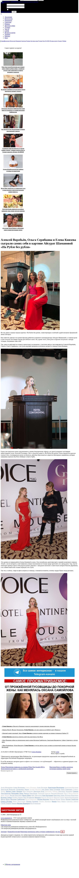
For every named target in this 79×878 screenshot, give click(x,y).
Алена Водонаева (19, 787)
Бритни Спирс (11, 791)
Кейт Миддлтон (36, 795)
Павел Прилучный (19, 801)
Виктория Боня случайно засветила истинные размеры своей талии (61, 768)
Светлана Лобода (72, 801)
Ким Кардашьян (47, 795)
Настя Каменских (31, 799)
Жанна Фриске (73, 793)
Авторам (4, 832)
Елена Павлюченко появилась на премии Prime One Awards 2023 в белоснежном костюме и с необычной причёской (23, 768)
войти (14, 12)
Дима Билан (33, 793)
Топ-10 (7, 29)
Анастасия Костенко (71, 787)
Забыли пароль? (6, 12)
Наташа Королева (43, 799)
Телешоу (7, 34)
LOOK (7, 31)
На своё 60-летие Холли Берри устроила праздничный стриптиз (13, 130)
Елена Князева (36, 752)
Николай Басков (55, 799)
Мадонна (38, 797)
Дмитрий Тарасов (44, 793)
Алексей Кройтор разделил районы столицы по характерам (13, 170)
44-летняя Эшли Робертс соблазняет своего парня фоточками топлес (13, 229)
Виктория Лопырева (65, 791)
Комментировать (72, 773)
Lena (57, 752)
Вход (6, 38)
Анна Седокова (54, 789)
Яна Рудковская (35, 803)
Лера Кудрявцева (28, 797)
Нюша (63, 799)
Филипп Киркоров (23, 803)
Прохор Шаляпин (45, 801)
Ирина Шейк (26, 795)
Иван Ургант (5, 795)
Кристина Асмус (59, 795)
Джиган (26, 793)
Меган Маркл (5, 799)
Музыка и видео (10, 32)
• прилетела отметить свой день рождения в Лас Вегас (22, 737)
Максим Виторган (47, 797)
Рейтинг (7, 36)
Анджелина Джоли (22, 789)
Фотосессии (9, 19)
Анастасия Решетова (8, 789)
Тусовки (7, 27)
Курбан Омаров (17, 797)
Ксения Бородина (71, 795)
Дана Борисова (6, 793)
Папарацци (8, 20)
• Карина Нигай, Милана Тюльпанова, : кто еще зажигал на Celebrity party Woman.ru (31, 730)
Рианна (54, 801)
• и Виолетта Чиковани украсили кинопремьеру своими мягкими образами (28, 726)
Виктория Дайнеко (51, 791)
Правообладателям (14, 832)
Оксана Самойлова (72, 799)
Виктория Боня (39, 791)
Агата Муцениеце (7, 787)
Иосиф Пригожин (16, 795)
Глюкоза (75, 791)
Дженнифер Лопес (17, 793)
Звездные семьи (10, 26)
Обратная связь (6, 825)
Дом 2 (65, 793)
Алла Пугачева (42, 787)
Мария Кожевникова (71, 797)
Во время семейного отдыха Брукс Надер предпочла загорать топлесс (13, 90)
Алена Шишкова (30, 787)
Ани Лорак (45, 789)
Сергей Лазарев (6, 803)
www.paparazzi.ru (6, 818)
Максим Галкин (59, 797)
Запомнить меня (14, 9)
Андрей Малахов (35, 789)
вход (2, 2)
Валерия (19, 791)
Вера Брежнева (28, 791)
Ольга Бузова (6, 801)
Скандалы (8, 22)
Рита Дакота (61, 801)
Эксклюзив (8, 17)
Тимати (14, 803)
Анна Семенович (66, 789)
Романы (7, 24)
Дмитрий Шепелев (57, 793)
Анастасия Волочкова (56, 787)
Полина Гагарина (32, 801)
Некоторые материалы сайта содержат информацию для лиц (42, 832)
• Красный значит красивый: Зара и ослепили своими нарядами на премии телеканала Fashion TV (35, 733)
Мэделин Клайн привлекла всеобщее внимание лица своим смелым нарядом (13, 210)
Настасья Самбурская (17, 799)
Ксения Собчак (6, 797)
